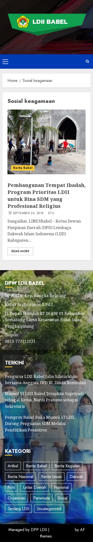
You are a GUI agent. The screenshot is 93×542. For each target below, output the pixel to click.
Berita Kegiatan (67, 466)
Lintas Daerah (34, 487)
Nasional (61, 487)
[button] (5, 61)
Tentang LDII (18, 509)
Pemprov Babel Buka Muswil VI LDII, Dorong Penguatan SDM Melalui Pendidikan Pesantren (40, 424)
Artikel (13, 466)
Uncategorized (49, 509)
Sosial (62, 498)
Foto (11, 487)
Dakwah (76, 477)
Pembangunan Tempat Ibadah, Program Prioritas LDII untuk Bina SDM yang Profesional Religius (46, 195)
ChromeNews (62, 530)
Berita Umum (51, 477)
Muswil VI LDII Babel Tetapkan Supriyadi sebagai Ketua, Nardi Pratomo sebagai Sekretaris (44, 400)
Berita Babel (22, 168)
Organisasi (16, 498)
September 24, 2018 (28, 213)
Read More (20, 251)
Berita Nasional (20, 477)
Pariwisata (41, 498)
